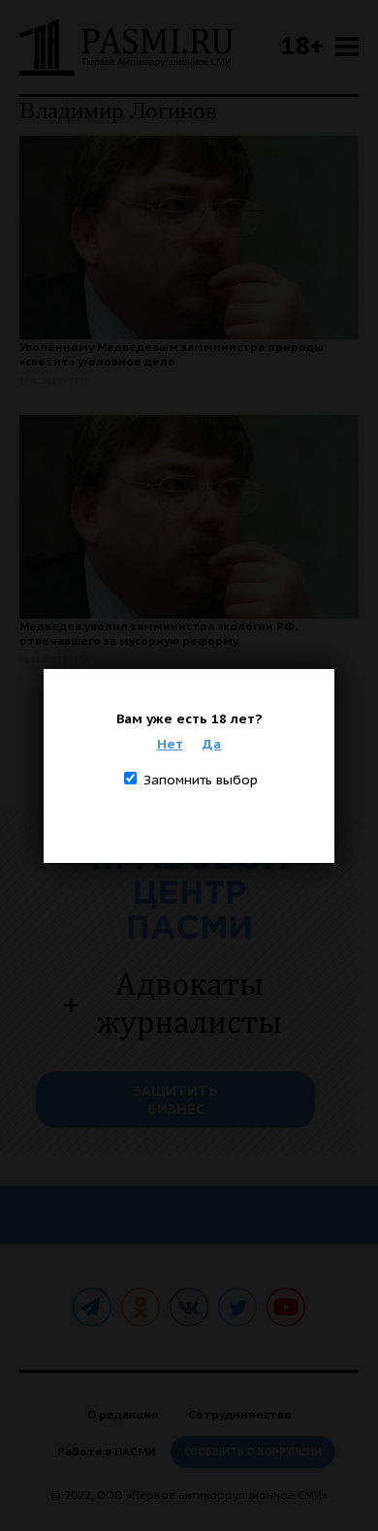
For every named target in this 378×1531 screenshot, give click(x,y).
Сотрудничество (240, 1414)
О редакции (123, 1414)
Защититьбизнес (175, 1099)
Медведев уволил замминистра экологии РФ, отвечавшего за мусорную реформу (158, 633)
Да (212, 743)
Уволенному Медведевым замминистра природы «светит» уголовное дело (171, 353)
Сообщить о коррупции (253, 1452)
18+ (302, 45)
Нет (170, 743)
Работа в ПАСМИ (106, 1451)
